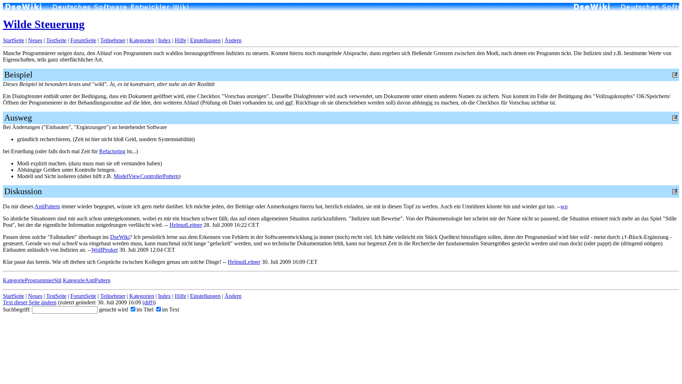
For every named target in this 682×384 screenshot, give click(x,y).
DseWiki (120, 237)
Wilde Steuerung (44, 24)
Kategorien (141, 40)
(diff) (148, 302)
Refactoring (112, 151)
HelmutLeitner (185, 225)
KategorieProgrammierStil (32, 280)
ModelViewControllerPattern (146, 176)
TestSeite (56, 40)
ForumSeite (83, 40)
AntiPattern (47, 206)
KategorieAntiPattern (86, 280)
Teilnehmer (112, 40)
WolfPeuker (104, 250)
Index (164, 40)
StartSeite (13, 40)
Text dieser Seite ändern (29, 302)
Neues (35, 40)
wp (564, 206)
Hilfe (180, 40)
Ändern (233, 40)
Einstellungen (205, 40)
